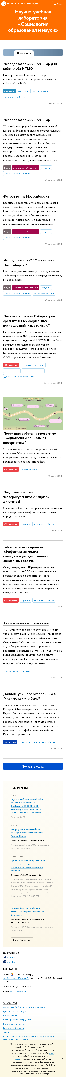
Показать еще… (33, 766)
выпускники (26, 365)
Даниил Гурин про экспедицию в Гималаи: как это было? (29, 696)
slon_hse (11, 957)
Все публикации (21, 940)
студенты (45, 167)
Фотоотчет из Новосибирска (26, 196)
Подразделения (10, 1015)
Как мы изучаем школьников (26, 623)
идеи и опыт (23, 91)
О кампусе (10, 1002)
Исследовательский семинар (26, 119)
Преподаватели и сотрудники (17, 1019)
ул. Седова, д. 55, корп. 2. (16, 978)
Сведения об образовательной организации (24, 1007)
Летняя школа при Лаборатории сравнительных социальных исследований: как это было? (29, 321)
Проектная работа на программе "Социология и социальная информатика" (29, 438)
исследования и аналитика (17, 173)
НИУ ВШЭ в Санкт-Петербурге (22, 3)
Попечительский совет (14, 1023)
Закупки (6, 1032)
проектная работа (30, 469)
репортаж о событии (14, 97)
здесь (52, 1053)
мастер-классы (40, 91)
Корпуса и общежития (13, 1028)
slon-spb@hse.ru (18, 991)
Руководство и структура (14, 1011)
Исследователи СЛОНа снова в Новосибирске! (28, 262)
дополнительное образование (19, 376)
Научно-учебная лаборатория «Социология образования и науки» (33, 20)
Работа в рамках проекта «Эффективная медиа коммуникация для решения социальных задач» (25, 553)
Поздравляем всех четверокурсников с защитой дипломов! (26, 497)
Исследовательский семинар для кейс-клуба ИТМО (30, 66)
